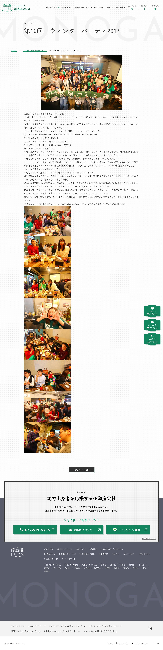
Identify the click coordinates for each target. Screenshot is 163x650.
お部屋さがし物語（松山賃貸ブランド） (66, 626)
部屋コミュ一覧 (81, 469)
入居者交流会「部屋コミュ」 (113, 549)
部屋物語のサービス (81, 7)
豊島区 (135, 568)
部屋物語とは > (149, 538)
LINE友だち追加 (129, 530)
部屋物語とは (67, 7)
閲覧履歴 (93, 549)
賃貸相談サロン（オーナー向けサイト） (61, 631)
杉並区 (117, 568)
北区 (144, 568)
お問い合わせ (120, 7)
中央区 (58, 565)
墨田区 (113, 565)
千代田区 (48, 565)
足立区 (141, 565)
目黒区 (77, 568)
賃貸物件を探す (51, 7)
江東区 (122, 565)
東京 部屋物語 (7, 8)
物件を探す (49, 549)
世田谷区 (97, 568)
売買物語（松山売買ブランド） (24, 631)
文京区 (84, 565)
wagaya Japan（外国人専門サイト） (99, 631)
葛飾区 (47, 568)
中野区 (107, 568)
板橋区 (47, 571)
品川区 (68, 568)
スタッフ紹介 (128, 554)
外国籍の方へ (49, 558)
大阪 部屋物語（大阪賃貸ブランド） (104, 626)
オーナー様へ (67, 558)
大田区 (86, 568)
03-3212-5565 (37, 530)
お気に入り (81, 549)
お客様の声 (103, 554)
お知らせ (109, 7)
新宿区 (75, 565)
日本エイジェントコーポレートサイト (27, 626)
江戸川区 (57, 568)
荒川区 (132, 565)
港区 (67, 565)
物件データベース (64, 549)
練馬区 (126, 568)
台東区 (103, 565)
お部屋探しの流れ (97, 7)
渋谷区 (94, 565)
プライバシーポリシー (13, 643)
